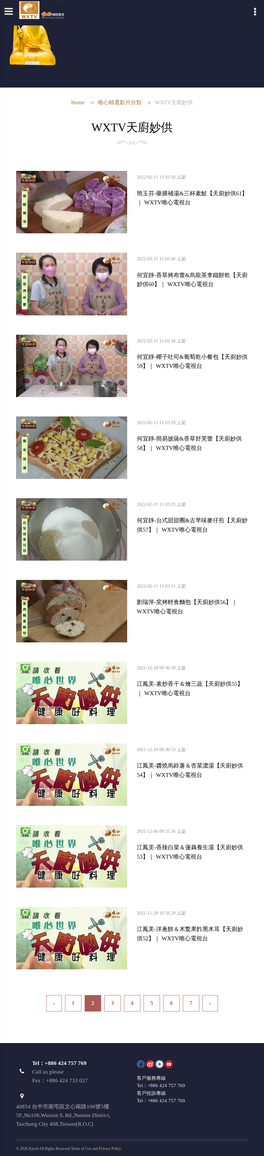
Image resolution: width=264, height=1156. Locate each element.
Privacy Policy (110, 1148)
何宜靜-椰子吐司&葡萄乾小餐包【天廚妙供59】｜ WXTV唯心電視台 (192, 354)
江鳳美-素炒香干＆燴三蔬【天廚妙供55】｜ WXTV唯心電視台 (190, 681)
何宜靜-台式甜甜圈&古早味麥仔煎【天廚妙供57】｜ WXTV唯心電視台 (192, 517)
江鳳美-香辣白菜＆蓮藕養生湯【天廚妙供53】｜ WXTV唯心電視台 (190, 844)
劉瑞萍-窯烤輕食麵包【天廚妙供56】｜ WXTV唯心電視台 (187, 599)
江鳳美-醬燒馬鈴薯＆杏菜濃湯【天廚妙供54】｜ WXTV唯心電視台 (190, 763)
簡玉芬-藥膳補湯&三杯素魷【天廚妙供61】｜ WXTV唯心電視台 (192, 190)
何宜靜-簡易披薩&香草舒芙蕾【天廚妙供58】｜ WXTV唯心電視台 (189, 436)
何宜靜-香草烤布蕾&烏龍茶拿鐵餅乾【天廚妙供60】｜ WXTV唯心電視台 (192, 272)
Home (78, 102)
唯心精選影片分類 (120, 102)
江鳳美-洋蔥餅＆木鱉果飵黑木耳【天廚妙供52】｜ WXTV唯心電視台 (190, 926)
